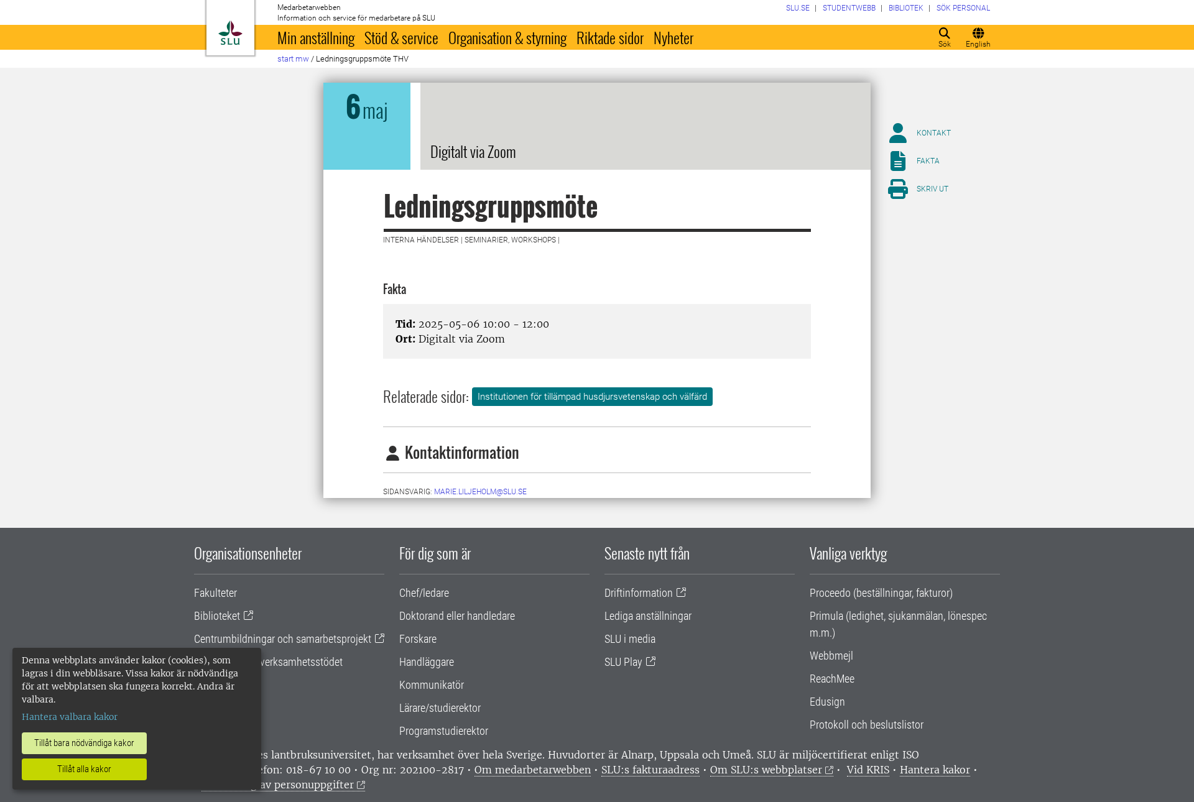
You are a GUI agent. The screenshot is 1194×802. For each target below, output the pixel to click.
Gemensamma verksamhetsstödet (268, 661)
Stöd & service (401, 37)
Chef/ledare (424, 592)
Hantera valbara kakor (70, 716)
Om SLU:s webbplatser (766, 769)
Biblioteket (217, 615)
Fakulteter (215, 592)
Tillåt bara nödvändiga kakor (84, 743)
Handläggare (426, 661)
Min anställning (315, 37)
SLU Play (623, 661)
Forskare (418, 638)
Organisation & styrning (507, 37)
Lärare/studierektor (440, 707)
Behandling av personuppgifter (277, 784)
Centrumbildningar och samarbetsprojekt (282, 638)
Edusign (827, 701)
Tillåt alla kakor (84, 769)
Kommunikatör (431, 684)
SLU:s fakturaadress (650, 769)
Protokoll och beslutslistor (866, 724)
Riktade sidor (610, 37)
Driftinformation (638, 592)
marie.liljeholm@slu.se (480, 491)
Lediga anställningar (648, 615)
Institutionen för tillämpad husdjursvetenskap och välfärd (592, 396)
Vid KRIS (868, 769)
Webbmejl (831, 655)
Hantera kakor (935, 769)
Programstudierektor (443, 730)
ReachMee (832, 678)
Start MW (293, 58)
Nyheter (673, 37)
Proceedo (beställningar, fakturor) (881, 592)
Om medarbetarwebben (532, 769)
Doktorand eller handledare (457, 615)
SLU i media (629, 638)
